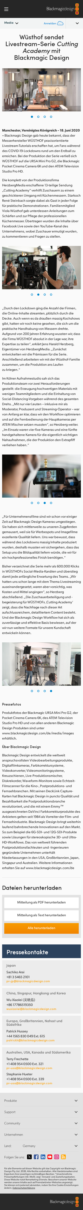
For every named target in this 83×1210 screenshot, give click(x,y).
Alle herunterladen (41, 927)
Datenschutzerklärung (24, 1187)
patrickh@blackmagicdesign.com (30, 1040)
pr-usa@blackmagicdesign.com (29, 1068)
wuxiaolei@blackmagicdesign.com (31, 1008)
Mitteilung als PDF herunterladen (41, 902)
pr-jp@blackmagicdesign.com (28, 981)
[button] (32, 117)
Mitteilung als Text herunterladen (41, 915)
